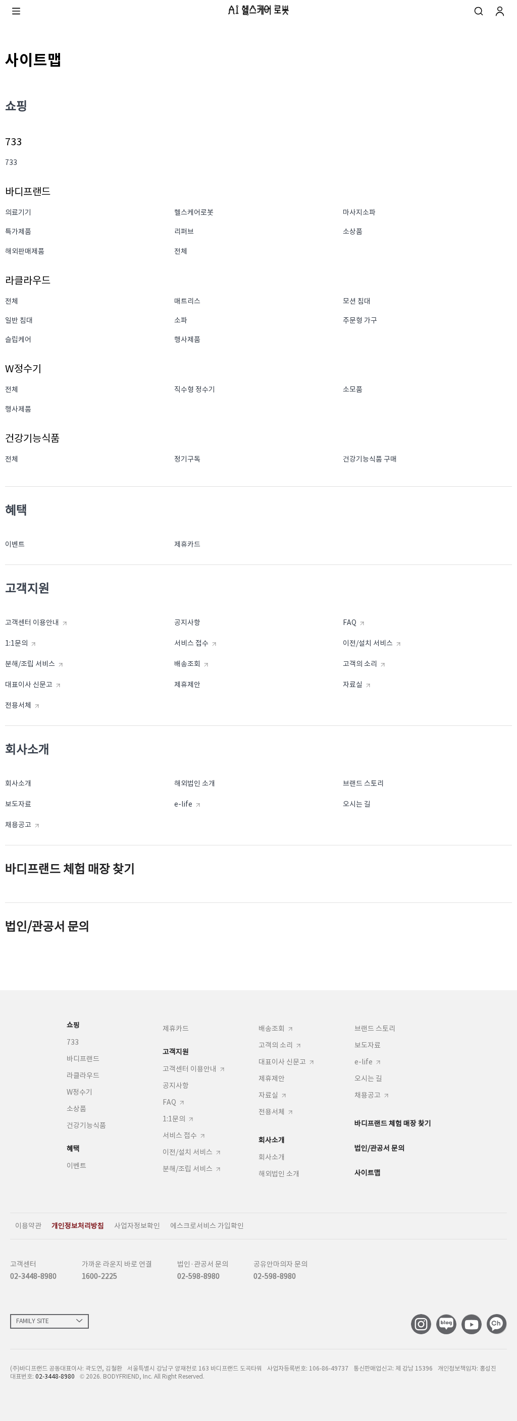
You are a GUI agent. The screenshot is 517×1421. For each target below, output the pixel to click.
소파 (180, 320)
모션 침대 (357, 301)
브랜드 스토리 (363, 783)
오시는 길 (357, 804)
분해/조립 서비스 (30, 663)
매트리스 (187, 301)
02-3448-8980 (33, 1276)
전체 (180, 251)
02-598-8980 (198, 1276)
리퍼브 (184, 231)
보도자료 (18, 804)
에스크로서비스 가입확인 (207, 1225)
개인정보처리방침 (77, 1225)
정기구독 (187, 459)
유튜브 (471, 1324)
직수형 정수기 (194, 389)
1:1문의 (16, 643)
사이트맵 (367, 1172)
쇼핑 (73, 1025)
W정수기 (79, 1092)
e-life (183, 804)
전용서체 (18, 705)
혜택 (73, 1148)
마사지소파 (359, 212)
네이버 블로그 (446, 1324)
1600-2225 (99, 1276)
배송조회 (187, 663)
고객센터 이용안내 (32, 622)
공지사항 (187, 622)
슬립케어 (18, 339)
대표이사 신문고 (29, 684)
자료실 (353, 684)
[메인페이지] (258, 10)
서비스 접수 (191, 643)
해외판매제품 (24, 251)
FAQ (349, 622)
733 (11, 162)
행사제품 (187, 339)
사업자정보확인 (137, 1225)
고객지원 (176, 1051)
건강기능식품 (86, 1125)
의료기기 (18, 212)
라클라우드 (83, 1075)
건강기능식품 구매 (370, 459)
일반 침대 (19, 320)
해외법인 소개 (194, 783)
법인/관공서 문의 (47, 926)
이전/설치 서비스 (368, 643)
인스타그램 (421, 1324)
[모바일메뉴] (16, 11)
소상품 (353, 231)
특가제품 (18, 231)
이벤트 (15, 544)
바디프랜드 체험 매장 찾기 (70, 869)
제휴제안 (187, 684)
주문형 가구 (360, 320)
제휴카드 (187, 544)
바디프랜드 (83, 1058)
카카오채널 (497, 1324)
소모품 (353, 389)
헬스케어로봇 (194, 212)
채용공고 (18, 824)
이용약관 (28, 1225)
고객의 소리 (360, 663)
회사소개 (18, 783)
